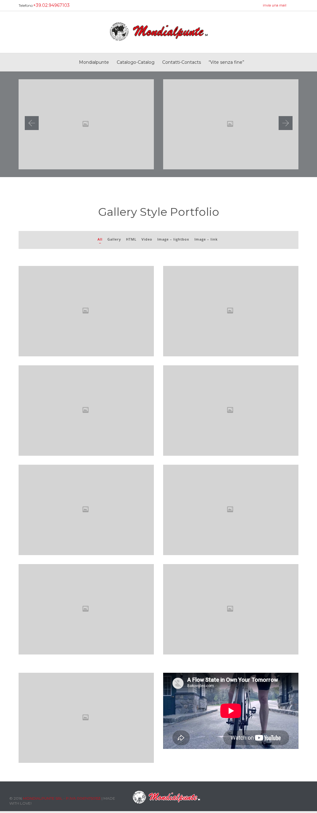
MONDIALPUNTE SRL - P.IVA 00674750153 (62, 798)
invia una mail (274, 5)
